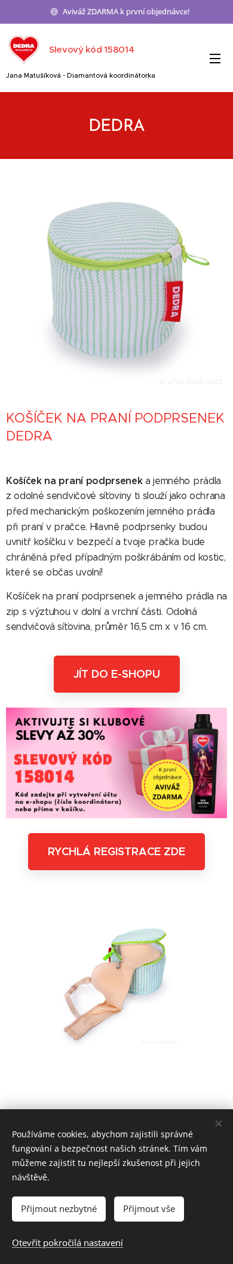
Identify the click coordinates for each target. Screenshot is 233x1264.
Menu (215, 58)
